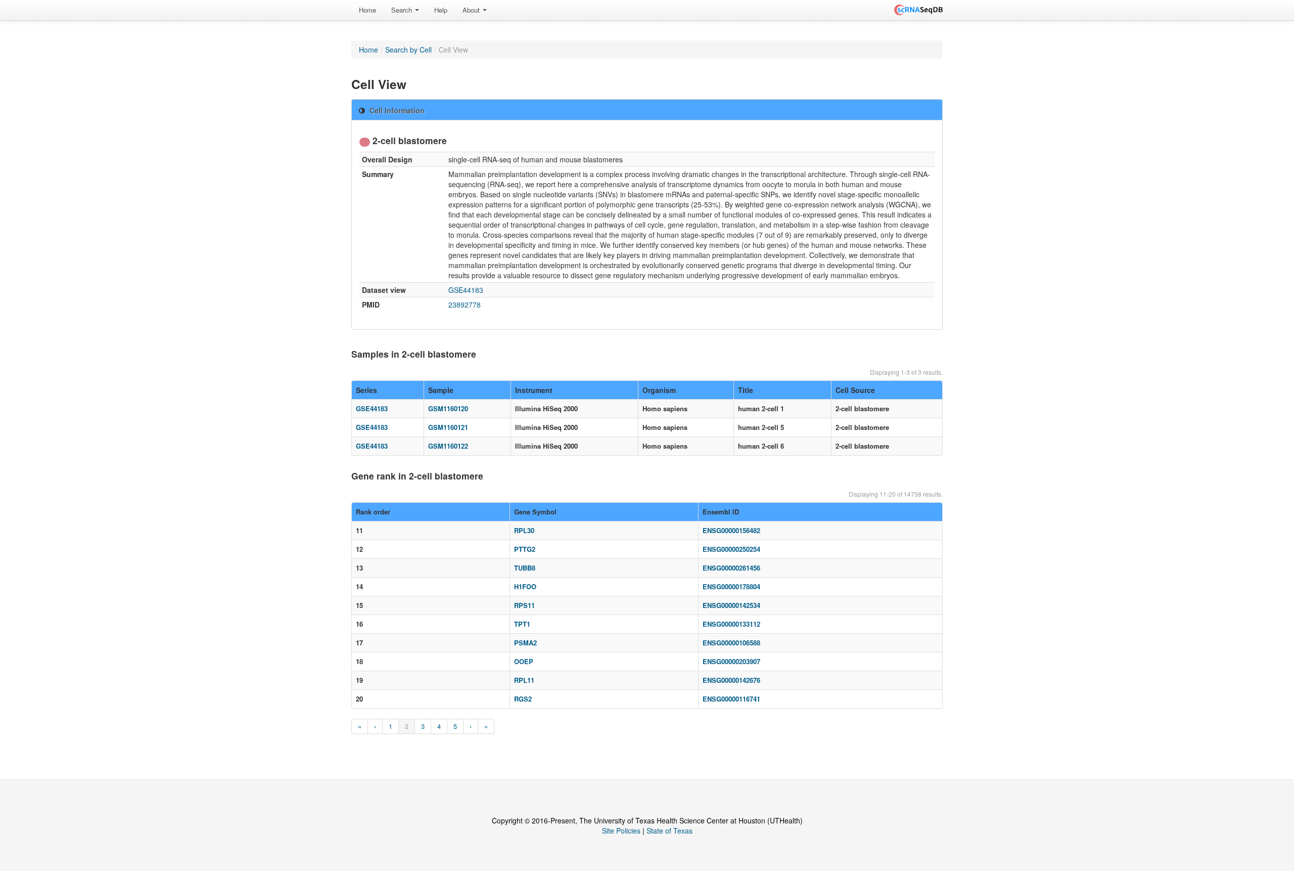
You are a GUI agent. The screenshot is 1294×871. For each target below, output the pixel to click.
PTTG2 (524, 549)
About (472, 10)
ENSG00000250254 (731, 549)
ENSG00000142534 (731, 605)
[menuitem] (367, 10)
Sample (440, 390)
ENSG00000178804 (731, 586)
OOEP (523, 661)
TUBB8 (524, 568)
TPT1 (522, 624)
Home (367, 10)
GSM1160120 (448, 408)
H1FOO (525, 586)
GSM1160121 (448, 427)
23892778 (464, 304)
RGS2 (523, 699)
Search (402, 10)
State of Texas (669, 830)
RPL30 (524, 530)
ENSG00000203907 (731, 661)
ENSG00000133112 (731, 624)
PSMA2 (525, 642)
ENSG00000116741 (731, 699)
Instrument (533, 390)
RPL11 (524, 680)
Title (745, 390)
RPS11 (524, 605)
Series (366, 390)
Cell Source (855, 390)
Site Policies (621, 830)
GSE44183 (465, 290)
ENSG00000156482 (731, 530)
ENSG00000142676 (731, 680)
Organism (659, 390)
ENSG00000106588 (731, 642)
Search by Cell (408, 50)
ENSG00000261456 (731, 568)
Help (440, 10)
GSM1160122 (448, 446)
